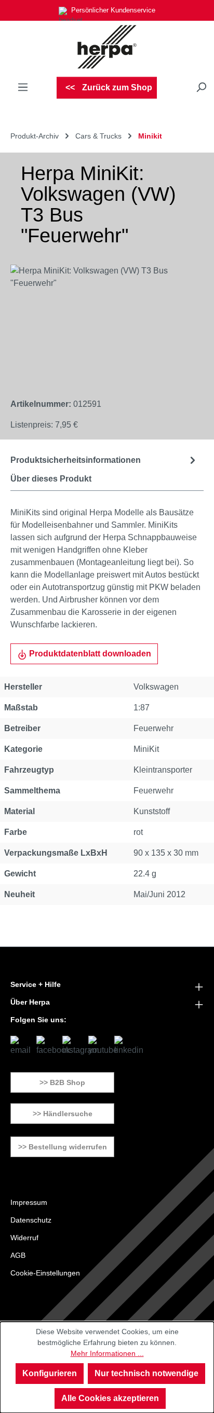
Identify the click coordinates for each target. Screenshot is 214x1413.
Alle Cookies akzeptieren (110, 1398)
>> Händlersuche (62, 1113)
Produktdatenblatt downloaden (89, 653)
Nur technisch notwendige (146, 1373)
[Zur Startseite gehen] (107, 46)
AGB (17, 1255)
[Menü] (22, 87)
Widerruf (24, 1237)
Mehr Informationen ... (107, 1353)
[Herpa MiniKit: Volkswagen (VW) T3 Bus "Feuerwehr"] (96, 323)
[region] (96, 323)
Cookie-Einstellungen (45, 1273)
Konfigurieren (49, 1373)
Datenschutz (30, 1220)
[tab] (104, 460)
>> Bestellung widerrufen (62, 1147)
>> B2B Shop (62, 1082)
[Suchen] (201, 87)
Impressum (28, 1202)
